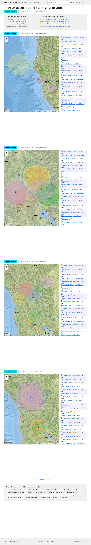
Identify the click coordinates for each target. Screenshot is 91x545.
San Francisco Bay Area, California (16, 495)
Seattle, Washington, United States (16, 492)
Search (72, 2)
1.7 (45, 19)
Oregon (59, 26)
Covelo (63, 298)
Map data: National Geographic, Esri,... (42, 111)
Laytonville (64, 278)
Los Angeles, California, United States (71, 489)
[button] (52, 89)
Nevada (55, 497)
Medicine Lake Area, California (34, 495)
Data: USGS (49, 541)
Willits (62, 386)
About (40, 541)
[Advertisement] (45, 129)
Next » (50, 479)
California (56, 19)
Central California (45, 497)
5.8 (46, 26)
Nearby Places (40, 12)
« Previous (42, 479)
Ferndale (52, 21)
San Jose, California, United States (51, 489)
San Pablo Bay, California (71, 492)
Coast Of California (64, 497)
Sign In (78, 2)
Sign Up (84, 2)
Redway (63, 64)
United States (64, 19)
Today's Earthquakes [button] (25, 2)
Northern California (12, 489)
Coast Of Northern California (15, 497)
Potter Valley (64, 79)
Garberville (64, 285)
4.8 (47, 21)
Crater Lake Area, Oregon (68, 495)
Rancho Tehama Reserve (68, 312)
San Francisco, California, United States (29, 489)
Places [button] (36, 2)
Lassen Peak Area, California (55, 492)
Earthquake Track (10, 2)
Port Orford (52, 26)
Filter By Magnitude (26, 12)
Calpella (50, 19)
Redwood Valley (65, 55)
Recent (10, 12)
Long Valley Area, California (31, 497)
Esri (58, 111)
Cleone (63, 110)
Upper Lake (64, 178)
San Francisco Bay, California (52, 495)
